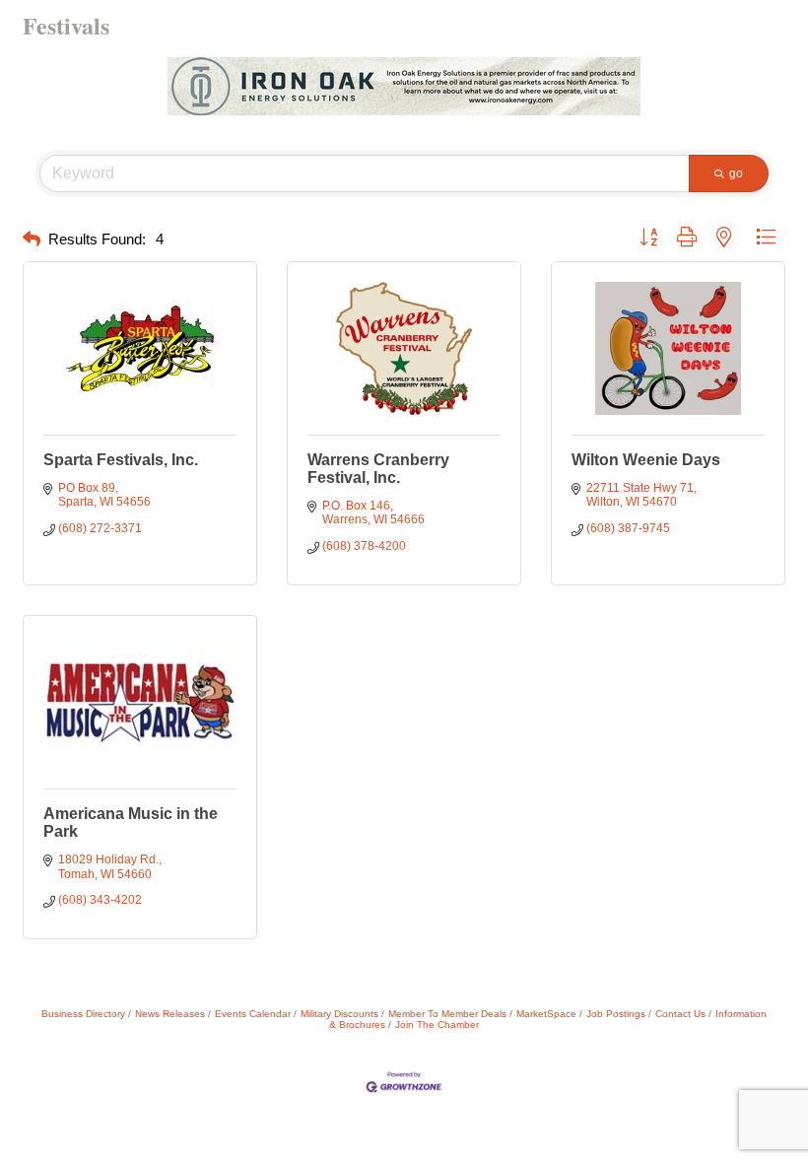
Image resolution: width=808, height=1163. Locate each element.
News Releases (170, 1013)
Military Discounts (339, 1013)
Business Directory (83, 1013)
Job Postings (615, 1013)
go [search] (736, 173)
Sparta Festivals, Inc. (120, 459)
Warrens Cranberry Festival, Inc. (378, 468)
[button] (31, 240)
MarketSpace (546, 1013)
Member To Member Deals (447, 1013)
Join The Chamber (437, 1024)
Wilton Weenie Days (646, 459)
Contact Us (680, 1013)
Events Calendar (253, 1013)
